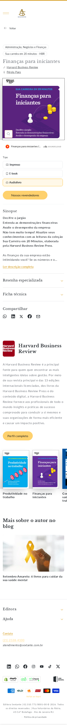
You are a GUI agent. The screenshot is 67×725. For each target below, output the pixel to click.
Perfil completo (17, 436)
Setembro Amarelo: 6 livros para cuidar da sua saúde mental (33, 578)
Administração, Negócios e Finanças (25, 47)
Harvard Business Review (22, 67)
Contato (8, 633)
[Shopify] (10, 680)
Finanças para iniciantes (42, 495)
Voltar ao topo (33, 696)
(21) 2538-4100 (13, 640)
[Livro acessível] (58, 680)
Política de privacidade (35, 717)
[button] (6, 13)
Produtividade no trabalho (15, 495)
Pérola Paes (14, 72)
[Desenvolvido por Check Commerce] (30, 680)
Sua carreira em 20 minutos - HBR (25, 53)
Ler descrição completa (18, 266)
